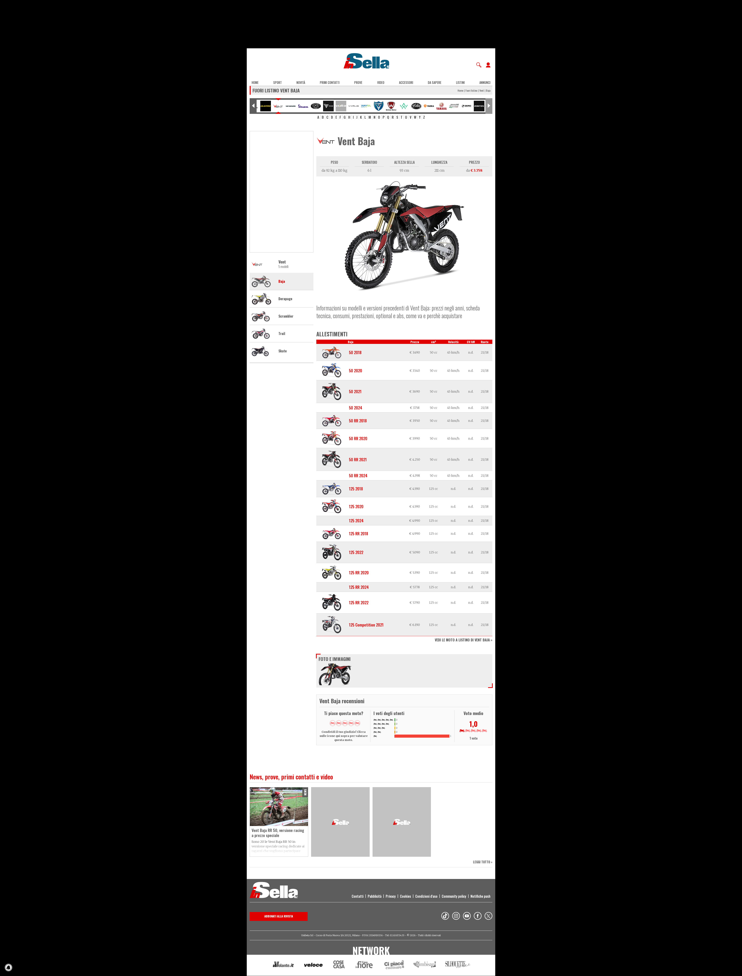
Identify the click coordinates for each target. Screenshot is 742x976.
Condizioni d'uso (426, 896)
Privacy (391, 896)
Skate (282, 351)
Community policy (454, 896)
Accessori (406, 82)
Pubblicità (374, 896)
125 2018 (356, 488)
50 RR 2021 (358, 459)
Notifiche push (480, 896)
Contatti (357, 896)
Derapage (285, 299)
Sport (277, 82)
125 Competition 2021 (366, 624)
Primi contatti (330, 82)
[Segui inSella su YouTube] (467, 916)
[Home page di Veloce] (313, 965)
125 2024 (356, 520)
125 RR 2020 (359, 572)
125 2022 (356, 552)
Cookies (405, 896)
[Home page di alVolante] (283, 965)
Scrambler (285, 316)
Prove (358, 82)
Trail (281, 334)
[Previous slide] (253, 106)
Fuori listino (471, 90)
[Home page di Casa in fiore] (365, 965)
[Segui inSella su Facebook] (478, 916)
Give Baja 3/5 (345, 723)
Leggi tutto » (482, 862)
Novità (300, 82)
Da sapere (434, 82)
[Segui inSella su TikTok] (445, 916)
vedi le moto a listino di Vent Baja (462, 639)
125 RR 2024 (359, 587)
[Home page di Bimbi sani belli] (425, 965)
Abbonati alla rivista (278, 916)
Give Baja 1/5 (332, 723)
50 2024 (355, 407)
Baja (281, 281)
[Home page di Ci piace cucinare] (394, 965)
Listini (460, 82)
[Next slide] (488, 106)
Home (255, 82)
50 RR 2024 (358, 475)
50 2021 (355, 391)
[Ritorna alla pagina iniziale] (274, 890)
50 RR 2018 (358, 420)
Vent (481, 90)
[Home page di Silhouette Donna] (458, 965)
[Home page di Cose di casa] (338, 965)
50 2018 (355, 352)
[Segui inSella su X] (488, 916)
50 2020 (355, 370)
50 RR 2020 (358, 438)
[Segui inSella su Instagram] (456, 916)
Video (380, 82)
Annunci (484, 82)
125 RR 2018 (358, 533)
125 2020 (356, 506)
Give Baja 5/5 (357, 723)
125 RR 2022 (358, 602)
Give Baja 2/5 (339, 723)
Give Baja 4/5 (351, 723)
